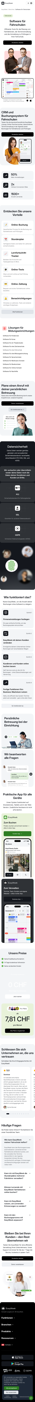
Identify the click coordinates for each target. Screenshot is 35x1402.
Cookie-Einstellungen (7, 1396)
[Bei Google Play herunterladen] (17, 1363)
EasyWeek (4, 9)
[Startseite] (7, 3)
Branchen (11, 9)
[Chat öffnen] (31, 1398)
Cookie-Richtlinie (14, 1396)
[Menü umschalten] (30, 3)
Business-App (16, 899)
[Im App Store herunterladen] (17, 1357)
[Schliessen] (31, 1377)
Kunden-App (16, 833)
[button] (7, 1113)
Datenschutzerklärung (25, 1396)
